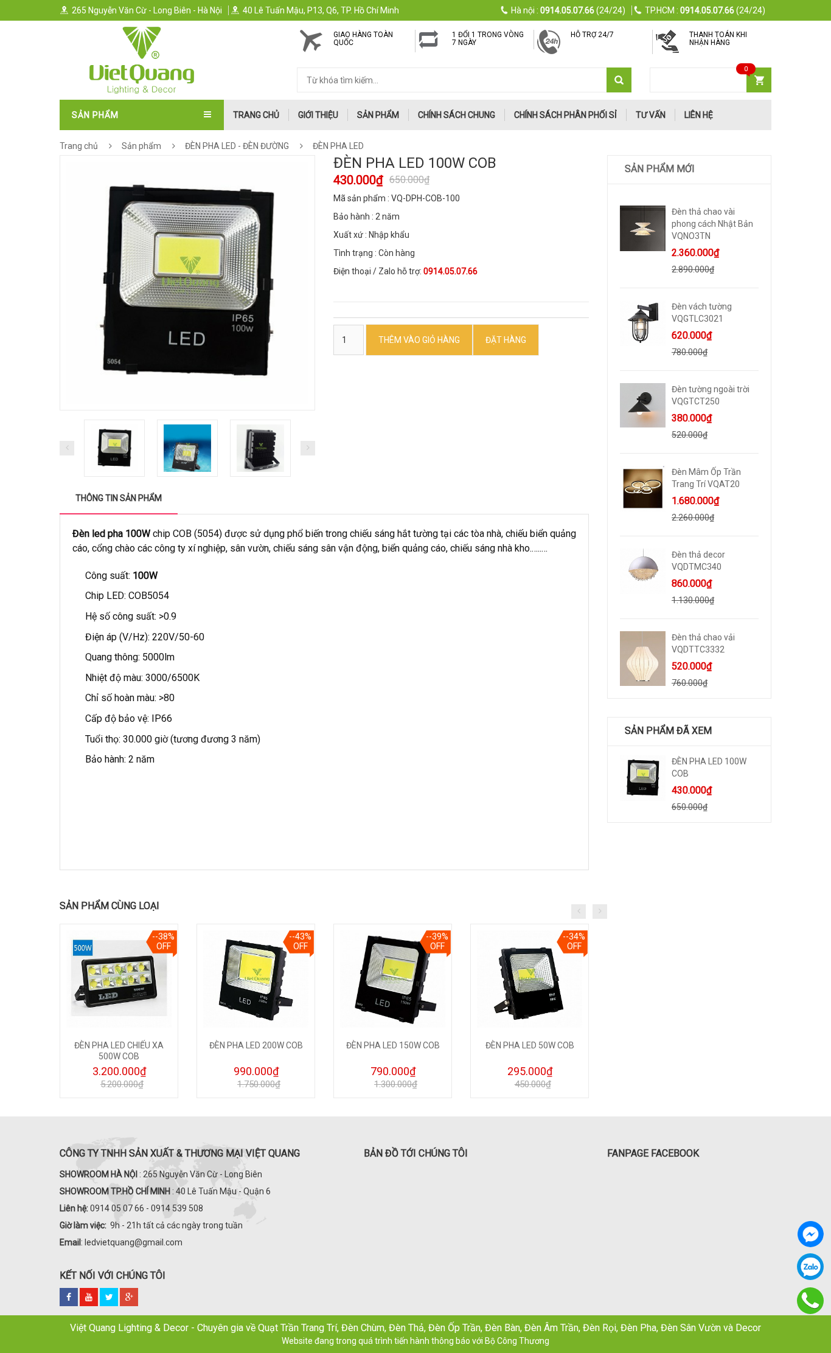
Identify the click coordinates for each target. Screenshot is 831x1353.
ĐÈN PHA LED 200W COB (256, 1045)
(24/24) (568, 10)
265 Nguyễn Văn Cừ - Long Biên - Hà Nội (147, 10)
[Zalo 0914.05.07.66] (810, 1266)
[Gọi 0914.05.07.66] (810, 1300)
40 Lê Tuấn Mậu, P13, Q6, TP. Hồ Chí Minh (321, 10)
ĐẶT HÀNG (505, 340)
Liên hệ (698, 115)
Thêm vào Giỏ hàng (419, 340)
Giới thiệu (318, 115)
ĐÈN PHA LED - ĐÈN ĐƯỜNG (237, 146)
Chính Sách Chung (456, 115)
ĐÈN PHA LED (337, 146)
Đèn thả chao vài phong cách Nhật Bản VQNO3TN (712, 224)
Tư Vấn (651, 115)
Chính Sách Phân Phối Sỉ (565, 115)
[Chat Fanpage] (810, 1233)
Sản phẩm (378, 115)
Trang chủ (79, 146)
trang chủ (256, 115)
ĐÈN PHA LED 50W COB (529, 1045)
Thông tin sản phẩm (118, 498)
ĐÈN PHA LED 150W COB (393, 1045)
